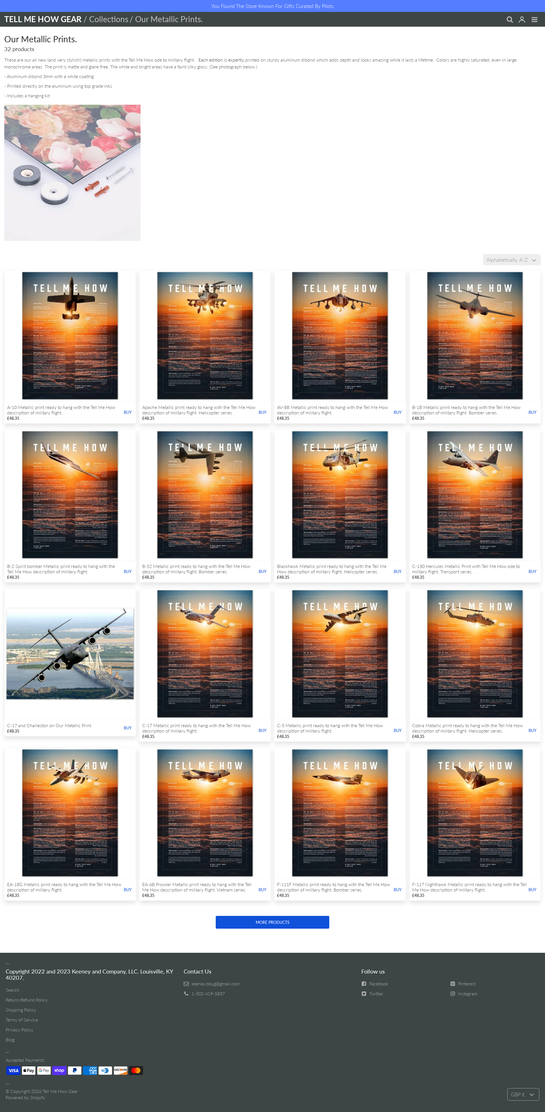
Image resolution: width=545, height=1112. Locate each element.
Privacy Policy (19, 1029)
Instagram (467, 993)
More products (273, 922)
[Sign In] (522, 20)
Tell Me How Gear (60, 1091)
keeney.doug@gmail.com (216, 983)
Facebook (378, 983)
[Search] (509, 20)
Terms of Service (22, 1019)
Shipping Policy (21, 1009)
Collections (108, 19)
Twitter (376, 993)
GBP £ (518, 1094)
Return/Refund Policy (27, 999)
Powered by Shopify (25, 1097)
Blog (10, 1039)
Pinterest (466, 983)
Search (12, 990)
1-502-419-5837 (208, 993)
